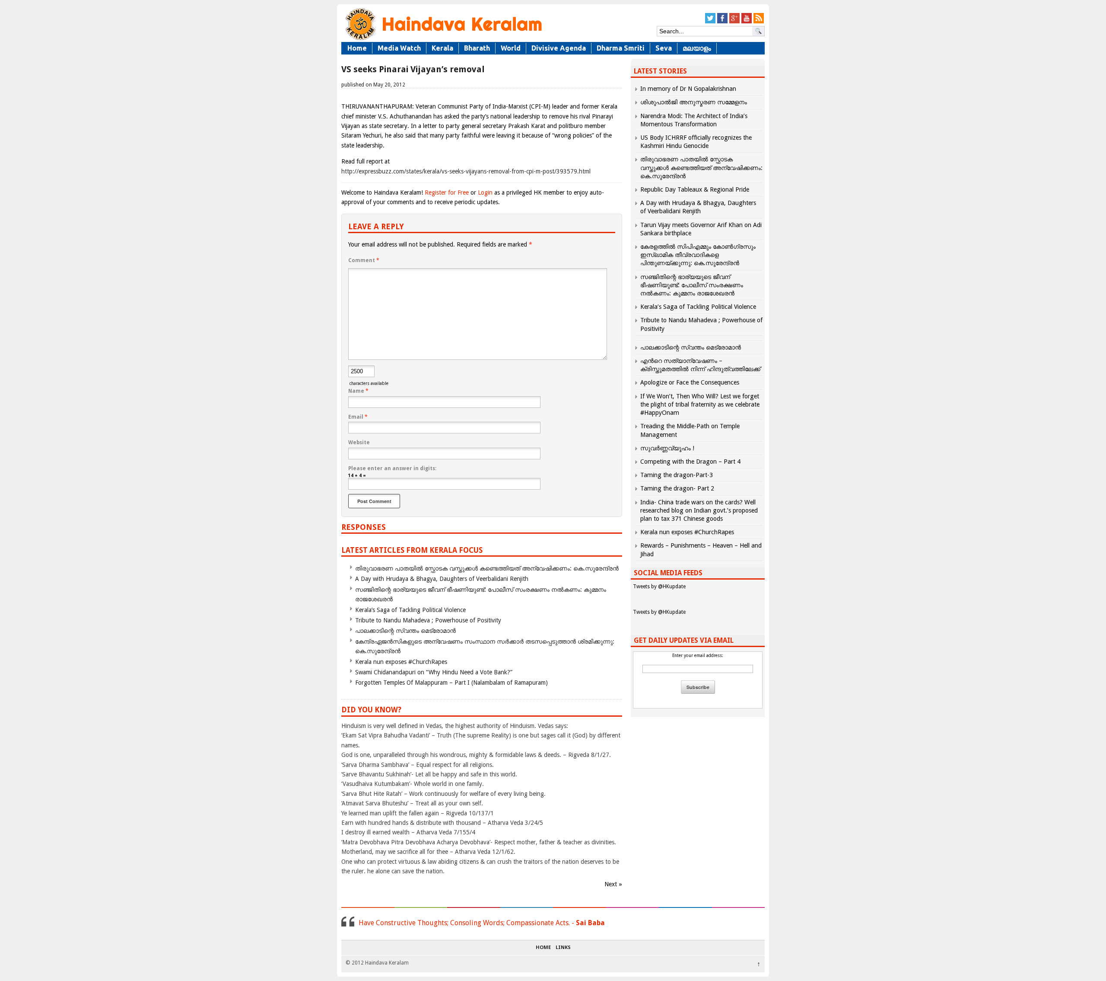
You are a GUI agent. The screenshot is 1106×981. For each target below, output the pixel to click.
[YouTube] (746, 21)
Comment (363, 260)
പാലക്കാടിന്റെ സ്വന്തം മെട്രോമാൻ (405, 630)
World (511, 48)
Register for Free (447, 192)
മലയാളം (697, 48)
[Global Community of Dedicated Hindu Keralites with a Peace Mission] (442, 39)
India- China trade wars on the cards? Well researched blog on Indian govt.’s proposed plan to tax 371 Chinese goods (699, 510)
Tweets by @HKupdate (659, 586)
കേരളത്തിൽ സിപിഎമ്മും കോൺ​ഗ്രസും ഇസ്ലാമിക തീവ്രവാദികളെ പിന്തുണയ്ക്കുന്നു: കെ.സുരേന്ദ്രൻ (698, 254)
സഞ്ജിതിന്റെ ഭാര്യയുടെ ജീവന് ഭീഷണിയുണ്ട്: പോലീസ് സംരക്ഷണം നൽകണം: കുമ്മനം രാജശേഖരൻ (691, 285)
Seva (663, 48)
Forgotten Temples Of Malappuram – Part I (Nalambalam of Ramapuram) (451, 682)
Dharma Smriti (621, 48)
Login (485, 192)
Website (359, 442)
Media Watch (399, 48)
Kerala (442, 48)
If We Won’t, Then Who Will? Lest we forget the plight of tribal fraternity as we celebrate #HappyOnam (700, 404)
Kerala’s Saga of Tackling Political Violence (410, 609)
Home (357, 48)
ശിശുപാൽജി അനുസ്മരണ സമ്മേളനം (693, 102)
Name (358, 391)
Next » (613, 884)
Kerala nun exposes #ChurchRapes (401, 661)
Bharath (477, 48)
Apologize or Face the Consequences (689, 382)
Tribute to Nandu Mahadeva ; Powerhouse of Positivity (428, 620)
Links (563, 948)
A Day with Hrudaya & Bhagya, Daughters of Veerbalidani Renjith (441, 578)
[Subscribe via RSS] (758, 21)
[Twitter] (710, 21)
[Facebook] (722, 21)
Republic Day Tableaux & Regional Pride (694, 189)
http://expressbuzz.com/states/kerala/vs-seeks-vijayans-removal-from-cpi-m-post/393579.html (466, 171)
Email (358, 417)
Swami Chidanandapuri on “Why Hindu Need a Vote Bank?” (433, 672)
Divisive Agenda (558, 48)
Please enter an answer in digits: (392, 468)
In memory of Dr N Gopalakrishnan (688, 88)
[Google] (734, 21)
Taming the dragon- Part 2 (677, 488)
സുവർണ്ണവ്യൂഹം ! (667, 448)
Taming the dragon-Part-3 (676, 474)
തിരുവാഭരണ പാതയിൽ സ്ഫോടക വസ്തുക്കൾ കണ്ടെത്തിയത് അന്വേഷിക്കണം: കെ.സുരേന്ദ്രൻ (487, 568)
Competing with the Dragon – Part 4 (690, 461)
